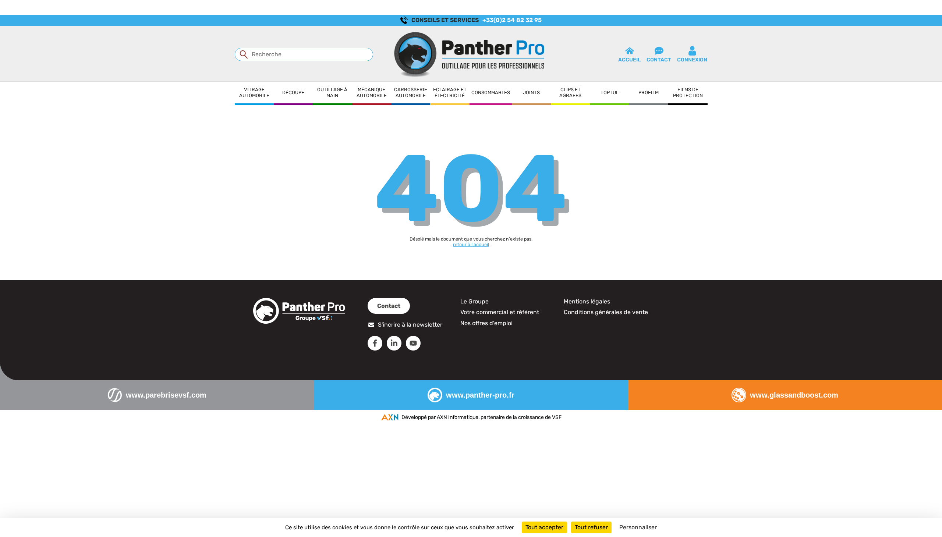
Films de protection (688, 92)
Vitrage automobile (254, 92)
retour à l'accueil (471, 244)
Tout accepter (544, 527)
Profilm (648, 92)
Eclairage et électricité (450, 92)
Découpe (293, 92)
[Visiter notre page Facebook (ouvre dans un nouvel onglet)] (375, 343)
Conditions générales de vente (606, 312)
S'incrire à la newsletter (410, 324)
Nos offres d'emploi (486, 323)
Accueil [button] (629, 60)
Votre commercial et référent (499, 312)
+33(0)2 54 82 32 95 (512, 20)
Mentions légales (587, 301)
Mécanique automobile (372, 92)
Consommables (490, 92)
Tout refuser (591, 527)
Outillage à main (332, 92)
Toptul (610, 92)
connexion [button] (692, 60)
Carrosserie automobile (410, 92)
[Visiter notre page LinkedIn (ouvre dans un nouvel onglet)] (394, 343)
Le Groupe (474, 301)
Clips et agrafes (570, 92)
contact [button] (659, 60)
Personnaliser (638, 527)
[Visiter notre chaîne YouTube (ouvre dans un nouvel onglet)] (413, 343)
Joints (531, 92)
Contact (388, 305)
